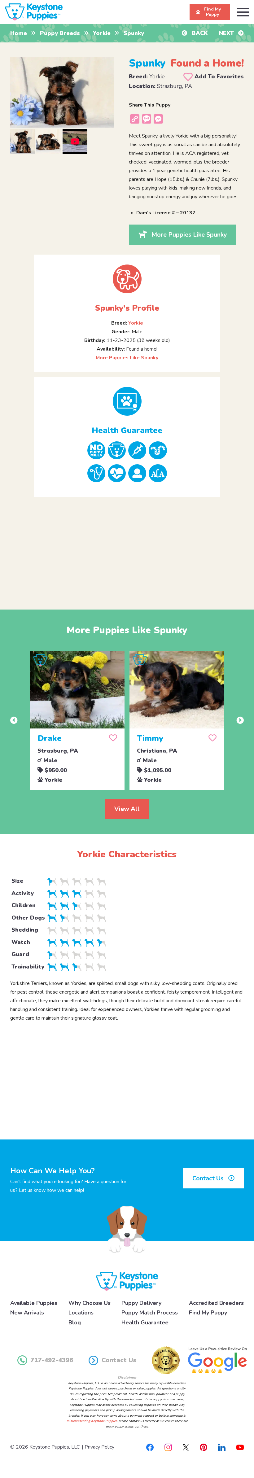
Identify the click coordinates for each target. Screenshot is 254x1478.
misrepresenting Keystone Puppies (92, 1421)
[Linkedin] (222, 1447)
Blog (74, 1322)
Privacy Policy (99, 1447)
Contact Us (208, 1178)
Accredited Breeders (216, 1303)
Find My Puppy (208, 1312)
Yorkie (102, 33)
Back (199, 33)
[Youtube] (240, 1447)
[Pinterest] (203, 1447)
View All (127, 809)
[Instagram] (168, 1447)
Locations (81, 1312)
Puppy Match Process (149, 1312)
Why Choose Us (89, 1303)
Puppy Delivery (141, 1303)
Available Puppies (33, 1303)
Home (18, 33)
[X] (186, 1447)
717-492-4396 (51, 1360)
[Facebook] (150, 1447)
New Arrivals (27, 1312)
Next (227, 33)
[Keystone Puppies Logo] (127, 1281)
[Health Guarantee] (127, 401)
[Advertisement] (127, 548)
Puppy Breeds (60, 33)
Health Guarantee (145, 1322)
